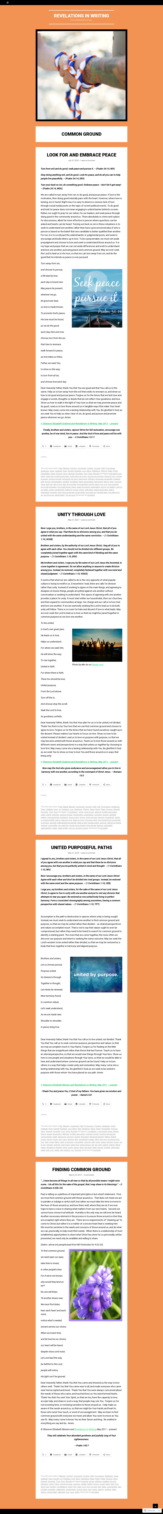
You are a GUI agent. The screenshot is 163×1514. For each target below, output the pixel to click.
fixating (113, 1137)
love (101, 484)
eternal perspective (97, 1137)
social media (80, 492)
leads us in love (78, 820)
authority (98, 812)
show (60, 492)
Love (84, 471)
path (93, 1142)
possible (44, 1489)
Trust (85, 474)
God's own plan (91, 817)
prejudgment (59, 490)
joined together (49, 820)
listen (79, 1487)
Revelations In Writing (81, 16)
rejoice (81, 490)
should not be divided (77, 825)
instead (91, 1139)
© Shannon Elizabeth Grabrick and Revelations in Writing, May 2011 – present (79, 762)
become (113, 1481)
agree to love (89, 812)
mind (47, 1142)
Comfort (73, 468)
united (54, 828)
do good (74, 479)
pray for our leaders (108, 487)
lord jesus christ (91, 820)
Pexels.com (97, 664)
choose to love (109, 476)
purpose (103, 823)
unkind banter (60, 495)
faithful (89, 1484)
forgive (47, 482)
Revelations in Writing (85, 1429)
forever (43, 1139)
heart (112, 1484)
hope (112, 482)
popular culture (93, 823)
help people (98, 482)
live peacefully (82, 484)
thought (100, 1148)
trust (67, 1492)
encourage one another (104, 479)
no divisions (69, 1142)
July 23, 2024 (73, 160)
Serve (65, 474)
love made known (64, 487)
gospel (102, 1484)
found (55, 1139)
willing (77, 1492)
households (109, 817)
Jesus (43, 484)
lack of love (57, 484)
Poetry (115, 471)
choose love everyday (95, 476)
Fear (98, 807)
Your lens (77, 1150)
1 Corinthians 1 (72, 812)
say (59, 825)
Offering (104, 471)
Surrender (79, 474)
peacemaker (95, 487)
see (96, 1145)
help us (106, 482)
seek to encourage (101, 490)
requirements (71, 1489)
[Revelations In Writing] (81, 75)
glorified (66, 482)
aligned (116, 1131)
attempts (65, 1134)
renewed (49, 1145)
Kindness (77, 471)
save (90, 1489)
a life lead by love (115, 474)
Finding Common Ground (81, 1169)
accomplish (102, 1131)
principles (51, 1489)
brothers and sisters (61, 476)
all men (91, 1481)
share (114, 1489)
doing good (82, 479)
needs (104, 1487)
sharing (43, 1492)
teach (82, 1148)
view (61, 1150)
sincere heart (52, 1492)
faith (42, 482)
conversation (88, 815)
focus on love (74, 817)
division (106, 815)
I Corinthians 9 (61, 1487)
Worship (96, 474)
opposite (53, 823)
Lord (84, 1487)
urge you (71, 828)
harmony (101, 817)
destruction (62, 1137)
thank (95, 1148)
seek (100, 1145)
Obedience (96, 471)
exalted (83, 1484)
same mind (75, 1145)
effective (91, 479)
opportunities (112, 1487)
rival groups (65, 1145)
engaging (116, 479)
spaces (76, 1148)
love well (93, 1487)
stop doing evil (91, 492)
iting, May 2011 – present (105, 423)
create (54, 1137)
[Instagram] (7, 2)
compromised (46, 1137)
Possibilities (45, 474)
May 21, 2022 (73, 520)
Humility (71, 471)
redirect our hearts (114, 823)
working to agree (82, 828)
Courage (97, 468)
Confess (90, 468)
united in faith (63, 828)
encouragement (53, 817)
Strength (71, 474)
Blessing (66, 468)
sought (70, 1148)
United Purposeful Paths (81, 847)
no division (45, 823)
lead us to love (66, 820)
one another (78, 1142)
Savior (94, 1489)
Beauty (65, 807)
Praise (53, 474)
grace (64, 1139)
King (75, 1487)
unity (47, 1150)
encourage (85, 1137)
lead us (58, 820)
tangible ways (102, 492)
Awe (60, 468)
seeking (105, 1145)
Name (57, 1142)
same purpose (85, 1145)
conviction (98, 815)
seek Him (65, 825)
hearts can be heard (86, 482)
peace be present (83, 487)
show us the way (68, 492)
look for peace (94, 484)
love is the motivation (49, 487)
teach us (100, 825)
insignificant (83, 1139)
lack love (49, 484)
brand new (49, 476)
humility (53, 1487)
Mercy (89, 471)
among (43, 1134)
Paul (119, 1487)
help (76, 1139)
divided (77, 1137)
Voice (90, 474)
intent (97, 1139)
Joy (60, 809)
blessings (44, 1484)
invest (70, 1487)
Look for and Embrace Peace (81, 155)
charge (48, 815)
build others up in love (78, 476)
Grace (52, 471)
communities (78, 815)
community (66, 479)
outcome (87, 1142)
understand (108, 825)
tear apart (88, 1148)
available (106, 1481)
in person (117, 482)
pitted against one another (67, 823)
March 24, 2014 (75, 1175)
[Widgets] (155, 1506)
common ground (55, 479)
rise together (52, 825)
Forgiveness (110, 468)
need (62, 1142)
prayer (51, 490)
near (99, 1487)
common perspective (107, 1134)
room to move (82, 1489)
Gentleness (45, 471)
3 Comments (89, 1175)
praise (103, 1142)
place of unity (82, 823)
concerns (76, 1484)
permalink (91, 495)
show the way (91, 825)
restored (44, 825)
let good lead (72, 484)
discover (70, 1137)
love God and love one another (109, 820)
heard (107, 1484)
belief (43, 476)
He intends (74, 482)
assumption (57, 1134)
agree (81, 812)
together (107, 1148)
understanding (46, 828)
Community (82, 468)
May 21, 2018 (73, 853)
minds (51, 1142)
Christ (57, 1484)
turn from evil (49, 495)
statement (61, 1492)
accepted (84, 1481)
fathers (107, 1137)
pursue (75, 490)
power (98, 1142)
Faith (103, 468)
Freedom (97, 1126)
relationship (60, 1489)
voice (72, 1492)
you (72, 1150)
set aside (53, 492)
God (60, 1139)
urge (52, 1150)
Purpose (59, 474)
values (56, 1150)
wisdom (67, 1150)
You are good (70, 495)
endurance (64, 817)
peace (73, 487)
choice (51, 1484)
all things (98, 1481)
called (43, 815)
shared (111, 1145)
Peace (110, 471)
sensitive (108, 1489)
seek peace (89, 490)
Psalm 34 (68, 490)
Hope (65, 471)
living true (103, 1139)
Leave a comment (88, 160)
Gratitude (58, 471)
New (79, 1129)
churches (55, 815)
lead (64, 484)
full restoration (56, 482)
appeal (49, 1134)
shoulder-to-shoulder (54, 1148)
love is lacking (113, 484)
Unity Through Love (81, 514)
